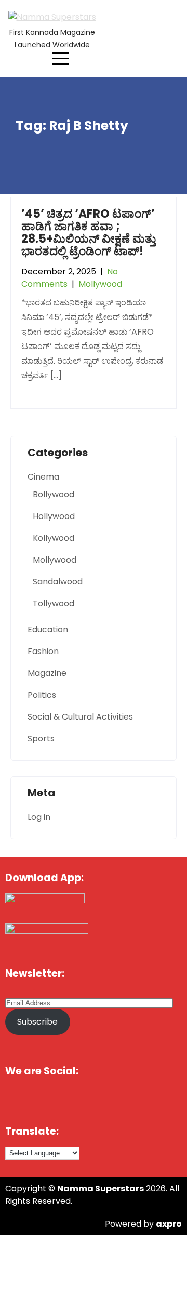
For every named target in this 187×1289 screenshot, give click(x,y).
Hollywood (54, 516)
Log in (39, 817)
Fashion (43, 651)
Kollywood (53, 538)
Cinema (43, 477)
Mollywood (100, 284)
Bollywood (53, 494)
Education (48, 629)
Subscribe (37, 1022)
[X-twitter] (63, 1099)
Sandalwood (58, 582)
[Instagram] (153, 1099)
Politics (42, 695)
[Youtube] (108, 1099)
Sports (41, 739)
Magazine (47, 673)
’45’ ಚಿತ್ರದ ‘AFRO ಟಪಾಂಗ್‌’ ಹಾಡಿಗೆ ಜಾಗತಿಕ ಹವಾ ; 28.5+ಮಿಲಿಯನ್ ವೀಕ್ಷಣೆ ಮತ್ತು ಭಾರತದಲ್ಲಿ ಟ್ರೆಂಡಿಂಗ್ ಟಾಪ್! (88, 233)
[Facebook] (18, 1099)
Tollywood (53, 603)
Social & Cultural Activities (80, 717)
